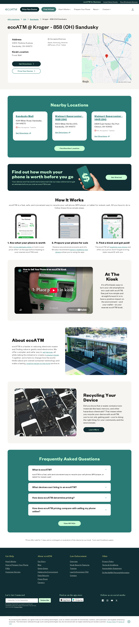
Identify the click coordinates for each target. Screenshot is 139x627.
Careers (41, 582)
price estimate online (23, 247)
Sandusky (34, 19)
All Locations (14, 19)
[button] (65, 9)
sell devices (48, 352)
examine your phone (118, 247)
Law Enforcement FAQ (79, 572)
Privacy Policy (111, 622)
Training (73, 568)
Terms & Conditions (110, 565)
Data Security (43, 575)
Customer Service (13, 572)
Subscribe (44, 600)
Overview (74, 561)
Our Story (42, 561)
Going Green (43, 568)
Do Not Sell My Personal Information (115, 572)
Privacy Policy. (18, 607)
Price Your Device (25, 71)
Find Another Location (69, 148)
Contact (73, 575)
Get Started (116, 177)
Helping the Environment (48, 572)
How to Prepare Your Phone (16, 565)
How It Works (10, 561)
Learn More (94, 429)
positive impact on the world (38, 363)
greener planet (52, 355)
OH (24, 19)
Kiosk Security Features (79, 565)
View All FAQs (69, 523)
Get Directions (25, 64)
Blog (39, 565)
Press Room (43, 579)
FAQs (7, 568)
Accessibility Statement (112, 568)
